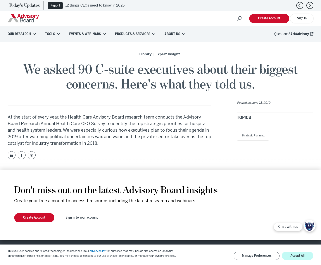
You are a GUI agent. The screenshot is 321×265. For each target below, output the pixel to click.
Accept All (297, 255)
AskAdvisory (299, 34)
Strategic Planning (253, 135)
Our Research (19, 34)
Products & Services (132, 34)
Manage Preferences (256, 255)
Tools (50, 34)
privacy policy (97, 251)
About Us (172, 34)
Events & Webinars (85, 34)
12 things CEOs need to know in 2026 (95, 5)
